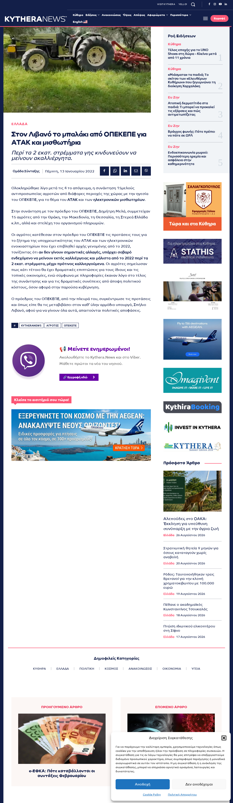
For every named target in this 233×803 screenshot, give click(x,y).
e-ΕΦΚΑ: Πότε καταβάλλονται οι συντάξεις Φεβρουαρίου (62, 773)
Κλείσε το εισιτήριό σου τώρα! (41, 400)
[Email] (135, 171)
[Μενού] (205, 18)
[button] (224, 738)
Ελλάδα (168, 535)
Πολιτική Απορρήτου (182, 794)
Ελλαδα (19, 124)
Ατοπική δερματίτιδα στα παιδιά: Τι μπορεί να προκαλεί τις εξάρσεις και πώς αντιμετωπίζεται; (191, 108)
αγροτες (52, 325)
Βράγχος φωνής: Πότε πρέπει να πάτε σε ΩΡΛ (191, 133)
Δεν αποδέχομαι (199, 784)
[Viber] (146, 171)
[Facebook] (209, 4)
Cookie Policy (152, 794)
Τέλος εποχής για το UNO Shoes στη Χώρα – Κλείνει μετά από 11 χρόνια (192, 53)
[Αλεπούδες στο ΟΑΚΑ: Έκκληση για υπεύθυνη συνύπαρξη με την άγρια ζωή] (192, 491)
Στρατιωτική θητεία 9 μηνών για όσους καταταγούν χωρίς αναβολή (190, 552)
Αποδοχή (142, 784)
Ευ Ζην (174, 97)
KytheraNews (31, 325)
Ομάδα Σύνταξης (26, 171)
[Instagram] (215, 4)
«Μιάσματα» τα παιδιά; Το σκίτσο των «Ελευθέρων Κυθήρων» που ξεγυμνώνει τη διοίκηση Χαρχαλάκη (192, 80)
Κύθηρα (174, 44)
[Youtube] (220, 4)
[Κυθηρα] (36, 18)
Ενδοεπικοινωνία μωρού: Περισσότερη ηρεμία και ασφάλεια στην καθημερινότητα (188, 158)
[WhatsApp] (114, 171)
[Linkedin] (225, 4)
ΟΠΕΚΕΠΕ (70, 325)
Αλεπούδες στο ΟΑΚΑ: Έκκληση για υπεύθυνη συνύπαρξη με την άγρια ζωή (191, 523)
